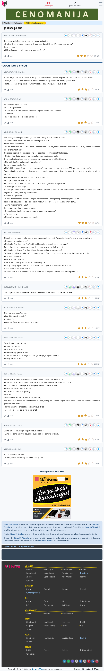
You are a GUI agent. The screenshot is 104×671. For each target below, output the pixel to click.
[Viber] (72, 661)
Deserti (64, 625)
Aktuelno (28, 589)
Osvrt (27, 604)
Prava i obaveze (30, 653)
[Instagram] (96, 661)
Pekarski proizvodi (49, 625)
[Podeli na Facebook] (82, 35)
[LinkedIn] (92, 661)
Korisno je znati (49, 604)
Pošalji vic (83, 637)
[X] (76, 661)
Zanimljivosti (66, 604)
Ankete (82, 604)
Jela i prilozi (29, 625)
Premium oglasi (67, 569)
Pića (81, 625)
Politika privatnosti (86, 650)
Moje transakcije (67, 576)
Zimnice (28, 629)
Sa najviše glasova (67, 637)
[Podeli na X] (78, 35)
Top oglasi (83, 569)
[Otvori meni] (100, 3)
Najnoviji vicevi (30, 637)
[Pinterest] (88, 661)
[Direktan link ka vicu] (5, 56)
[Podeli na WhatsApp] (69, 35)
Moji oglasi (29, 576)
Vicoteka (7, 23)
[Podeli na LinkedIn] (94, 35)
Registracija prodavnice (33, 592)
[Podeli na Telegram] (65, 35)
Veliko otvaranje (85, 601)
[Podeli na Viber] (73, 35)
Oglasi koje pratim (49, 576)
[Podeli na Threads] (86, 35)
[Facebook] (80, 661)
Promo (46, 601)
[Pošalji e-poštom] (98, 35)
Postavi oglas (84, 573)
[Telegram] (64, 661)
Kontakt (28, 650)
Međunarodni (18, 23)
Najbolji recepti (48, 622)
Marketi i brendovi (67, 613)
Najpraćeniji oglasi (67, 573)
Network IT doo (37, 669)
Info (63, 601)
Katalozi (28, 613)
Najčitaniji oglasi (49, 573)
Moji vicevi (29, 641)
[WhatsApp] (68, 661)
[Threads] (84, 661)
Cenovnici (65, 589)
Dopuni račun (30, 580)
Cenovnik (83, 576)
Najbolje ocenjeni (49, 637)
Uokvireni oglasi (31, 573)
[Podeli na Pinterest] (90, 35)
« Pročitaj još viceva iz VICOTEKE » (52, 471)
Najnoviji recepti (31, 622)
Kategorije (29, 569)
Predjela (82, 622)
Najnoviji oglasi (48, 569)
